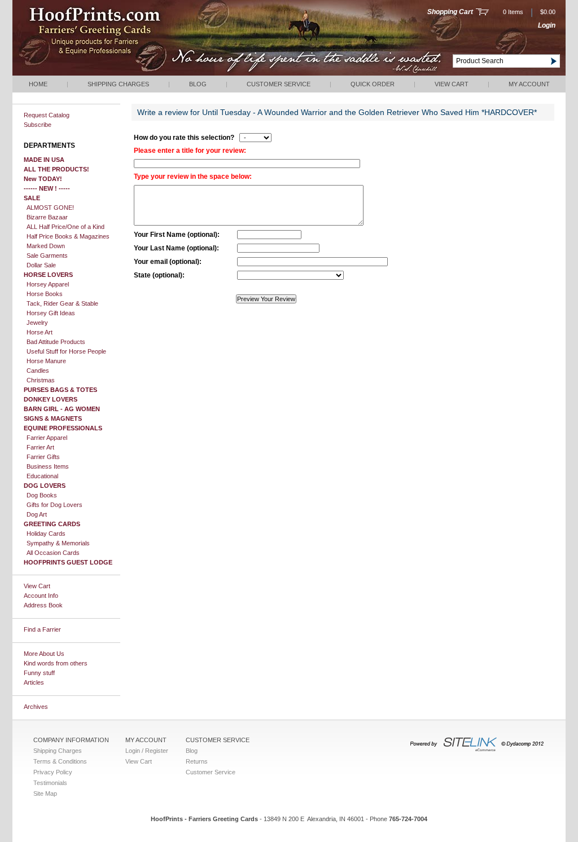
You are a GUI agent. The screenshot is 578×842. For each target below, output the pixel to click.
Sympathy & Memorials (58, 543)
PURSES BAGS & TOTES (60, 389)
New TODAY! (43, 178)
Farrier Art (40, 447)
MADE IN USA (44, 159)
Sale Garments (47, 255)
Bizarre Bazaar (47, 217)
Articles (34, 682)
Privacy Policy (52, 772)
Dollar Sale (41, 265)
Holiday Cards (46, 533)
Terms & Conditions (60, 761)
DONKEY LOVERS (50, 399)
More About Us (44, 653)
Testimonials (50, 782)
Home (38, 84)
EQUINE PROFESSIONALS (63, 428)
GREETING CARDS (52, 524)
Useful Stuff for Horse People (66, 351)
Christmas (41, 380)
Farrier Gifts (43, 456)
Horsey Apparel (48, 284)
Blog (198, 84)
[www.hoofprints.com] (128, 73)
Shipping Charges (118, 84)
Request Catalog (46, 115)
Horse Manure (46, 361)
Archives (36, 706)
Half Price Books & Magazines (68, 236)
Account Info (41, 595)
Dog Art (37, 514)
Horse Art (39, 332)
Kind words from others (55, 663)
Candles (38, 370)
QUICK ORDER (373, 84)
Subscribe (37, 124)
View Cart (451, 84)
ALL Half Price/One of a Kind (65, 226)
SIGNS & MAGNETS (53, 418)
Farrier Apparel (47, 437)
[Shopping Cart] (482, 13)
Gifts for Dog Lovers (54, 504)
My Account (529, 84)
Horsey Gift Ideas (51, 313)
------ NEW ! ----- (47, 188)
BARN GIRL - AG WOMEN (62, 408)
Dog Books (42, 495)
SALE (32, 198)
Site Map (45, 793)
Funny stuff (39, 672)
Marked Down (46, 246)
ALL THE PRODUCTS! (56, 169)
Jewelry (37, 322)
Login (546, 25)
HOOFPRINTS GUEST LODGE (68, 562)
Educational (42, 476)
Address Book (43, 605)
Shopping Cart (450, 12)
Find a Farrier (42, 629)
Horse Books (45, 293)
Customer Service (278, 84)
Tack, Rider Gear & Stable (62, 303)
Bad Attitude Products (56, 341)
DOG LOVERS (44, 485)
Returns (197, 761)
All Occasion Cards (53, 552)
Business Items (48, 466)
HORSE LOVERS (48, 274)
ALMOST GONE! (50, 207)
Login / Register (146, 750)
